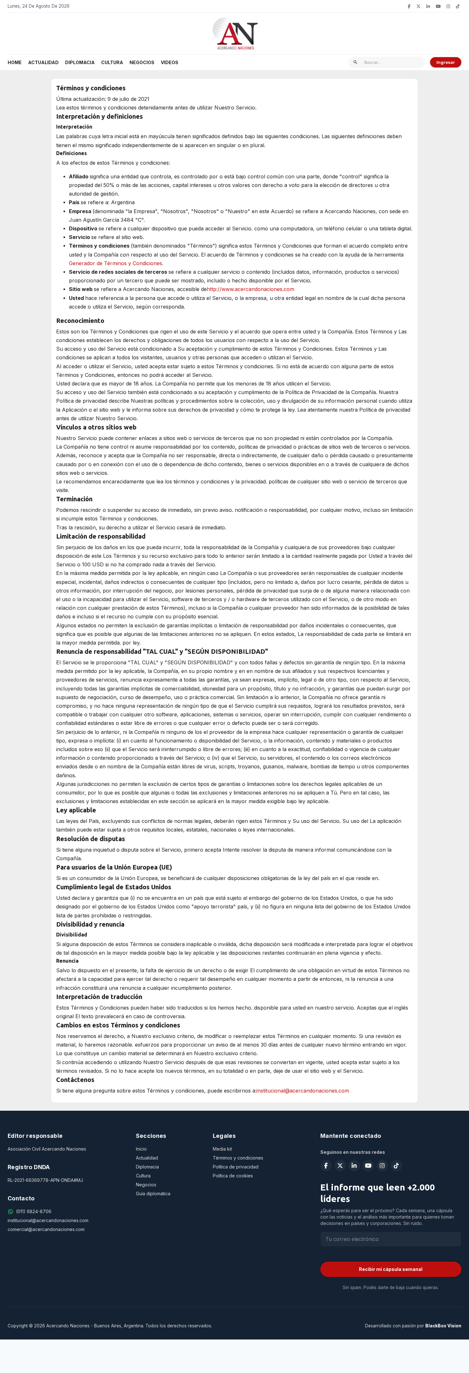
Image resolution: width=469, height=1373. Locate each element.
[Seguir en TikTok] (457, 6)
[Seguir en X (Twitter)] (418, 6)
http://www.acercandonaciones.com (250, 289)
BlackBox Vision (443, 1325)
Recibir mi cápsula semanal (390, 1269)
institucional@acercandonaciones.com (303, 1090)
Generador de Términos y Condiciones (115, 263)
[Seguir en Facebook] (409, 6)
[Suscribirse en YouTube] (438, 6)
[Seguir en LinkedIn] (428, 6)
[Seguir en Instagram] (448, 6)
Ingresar (445, 62)
